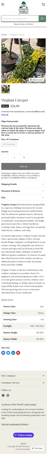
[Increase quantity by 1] (24, 157)
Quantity (4, 152)
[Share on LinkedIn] (13, 353)
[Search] (42, 18)
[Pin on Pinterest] (18, 353)
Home (4, 34)
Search (23, 443)
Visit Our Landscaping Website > (15, 424)
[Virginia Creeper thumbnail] (5, 89)
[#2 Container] (9, 147)
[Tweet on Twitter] (8, 353)
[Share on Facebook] (3, 353)
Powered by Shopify (23, 449)
